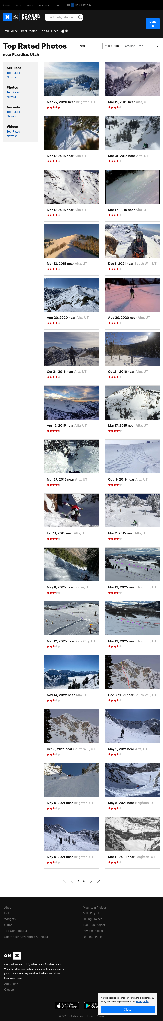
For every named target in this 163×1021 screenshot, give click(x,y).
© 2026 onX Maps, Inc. (71, 1015)
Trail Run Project (94, 925)
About (8, 907)
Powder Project (93, 930)
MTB (18, 5)
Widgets (10, 919)
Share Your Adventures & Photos (26, 936)
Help (7, 913)
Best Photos (29, 31)
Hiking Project (92, 919)
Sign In (152, 24)
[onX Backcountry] (79, 5)
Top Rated (13, 72)
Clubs (8, 925)
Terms (90, 1015)
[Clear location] (157, 46)
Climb (7, 5)
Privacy (100, 1015)
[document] (128, 1004)
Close (127, 1009)
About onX (11, 983)
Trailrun (45, 5)
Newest (12, 77)
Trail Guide (10, 31)
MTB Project (91, 913)
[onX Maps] (12, 958)
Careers (9, 989)
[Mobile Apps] (64, 31)
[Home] (23, 17)
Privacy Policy (142, 1001)
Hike (30, 5)
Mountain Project (94, 907)
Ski (59, 5)
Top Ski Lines (49, 31)
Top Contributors (15, 930)
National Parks (92, 936)
